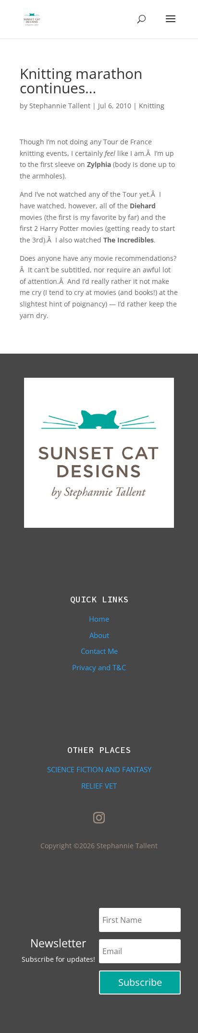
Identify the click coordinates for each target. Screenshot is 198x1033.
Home (99, 619)
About (99, 635)
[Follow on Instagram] (99, 817)
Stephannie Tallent (59, 105)
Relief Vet (99, 786)
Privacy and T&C (99, 667)
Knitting (151, 105)
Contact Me (99, 651)
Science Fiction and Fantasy (99, 769)
